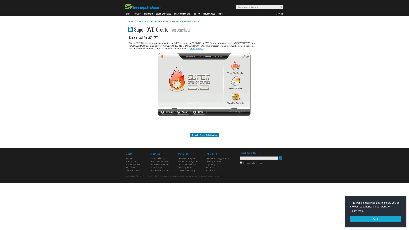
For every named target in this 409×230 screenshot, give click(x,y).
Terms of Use (132, 170)
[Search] (279, 7)
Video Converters (171, 21)
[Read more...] (196, 48)
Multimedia (155, 21)
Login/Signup (212, 164)
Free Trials (141, 21)
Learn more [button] (357, 211)
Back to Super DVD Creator (204, 135)
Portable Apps (156, 167)
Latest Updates (184, 167)
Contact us (131, 161)
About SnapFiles (134, 164)
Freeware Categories (187, 158)
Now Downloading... (186, 170)
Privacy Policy (132, 167)
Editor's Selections (158, 158)
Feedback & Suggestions (217, 158)
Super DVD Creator (191, 21)
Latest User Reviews (159, 161)
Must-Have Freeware (159, 170)
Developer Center (214, 161)
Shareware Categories (187, 161)
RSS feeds (211, 167)
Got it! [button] (375, 219)
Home (130, 21)
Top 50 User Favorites (160, 164)
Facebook (210, 170)
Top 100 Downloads (186, 164)
